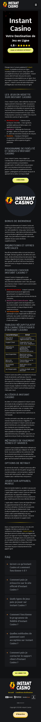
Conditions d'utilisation (24, 692)
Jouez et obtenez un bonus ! (20, 50)
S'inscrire (20, 714)
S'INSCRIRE (20, 180)
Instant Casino (27, 531)
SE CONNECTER (20, 673)
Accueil (11, 692)
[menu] (36, 5)
